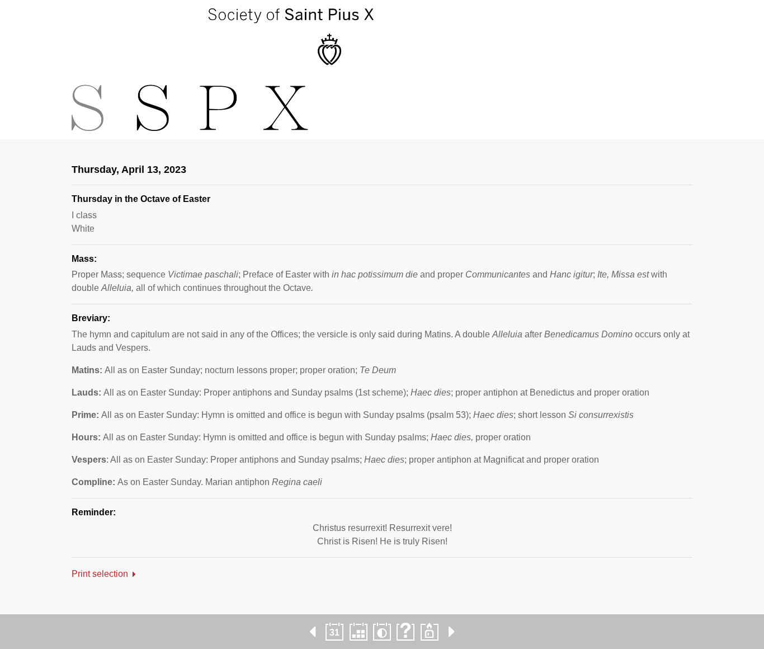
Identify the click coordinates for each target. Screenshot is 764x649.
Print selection (100, 574)
